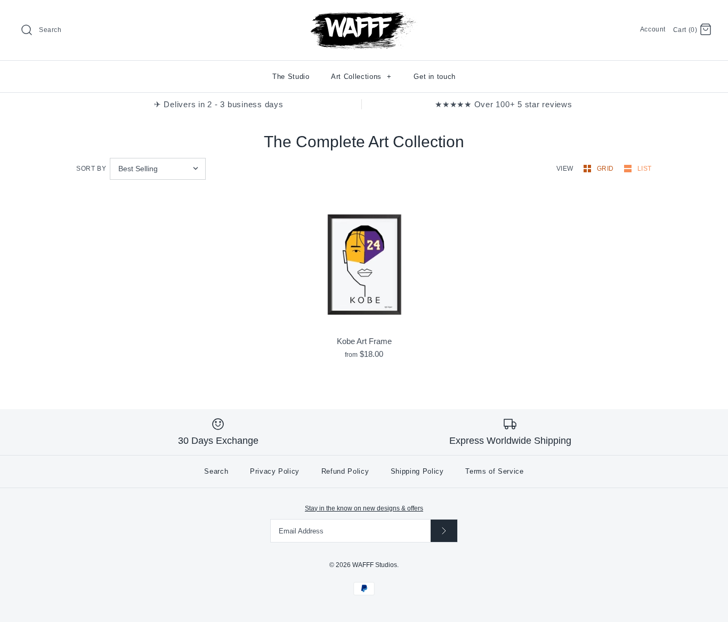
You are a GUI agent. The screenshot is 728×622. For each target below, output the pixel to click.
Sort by (91, 168)
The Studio (291, 77)
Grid (606, 168)
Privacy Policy (275, 471)
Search (216, 471)
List (644, 168)
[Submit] (444, 530)
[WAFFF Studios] (364, 16)
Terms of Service (494, 471)
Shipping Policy (417, 471)
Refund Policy (345, 471)
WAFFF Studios (374, 565)
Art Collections (361, 77)
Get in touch (435, 77)
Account (653, 29)
